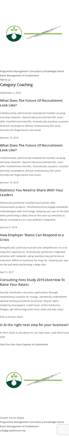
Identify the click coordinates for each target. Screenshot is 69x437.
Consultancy (36, 71)
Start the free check (11, 344)
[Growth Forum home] (34, 34)
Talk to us (5, 79)
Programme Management (14, 71)
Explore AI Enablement (35, 344)
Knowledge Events (54, 71)
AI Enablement (30, 75)
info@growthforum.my (12, 430)
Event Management (11, 75)
